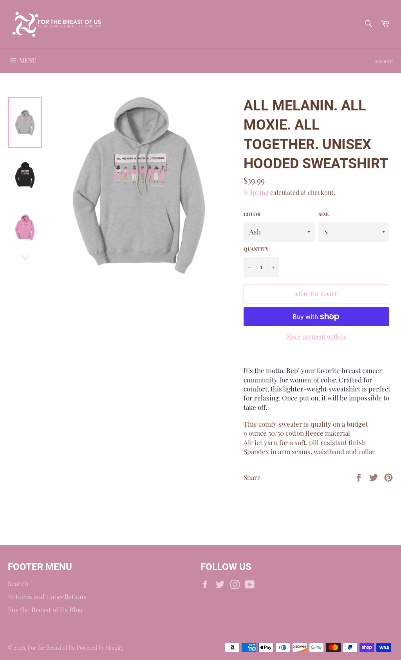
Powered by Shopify (100, 647)
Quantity (256, 249)
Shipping (256, 192)
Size (323, 214)
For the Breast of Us (51, 647)
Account (383, 61)
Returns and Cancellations (47, 596)
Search (18, 583)
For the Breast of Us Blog (45, 609)
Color (252, 214)
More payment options (317, 336)
